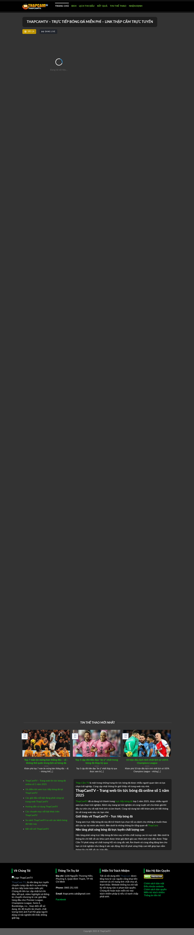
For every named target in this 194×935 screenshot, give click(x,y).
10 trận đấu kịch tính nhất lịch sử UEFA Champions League (147, 761)
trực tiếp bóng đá (124, 801)
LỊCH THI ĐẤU (87, 6)
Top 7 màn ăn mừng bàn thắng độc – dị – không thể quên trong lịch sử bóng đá (46, 761)
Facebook (61, 899)
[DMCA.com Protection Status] (153, 876)
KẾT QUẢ (102, 6)
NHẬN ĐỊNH (135, 6)
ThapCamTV (82, 801)
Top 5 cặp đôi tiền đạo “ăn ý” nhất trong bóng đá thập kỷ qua (96, 761)
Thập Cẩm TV (82, 783)
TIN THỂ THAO (118, 6)
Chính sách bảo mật (154, 883)
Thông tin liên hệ (152, 895)
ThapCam (153, 825)
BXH (73, 6)
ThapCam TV (19, 882)
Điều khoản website (154, 886)
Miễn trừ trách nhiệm (154, 892)
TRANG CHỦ (62, 6)
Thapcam (125, 876)
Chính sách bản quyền (155, 889)
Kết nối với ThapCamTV (37, 829)
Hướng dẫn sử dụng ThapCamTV (41, 806)
